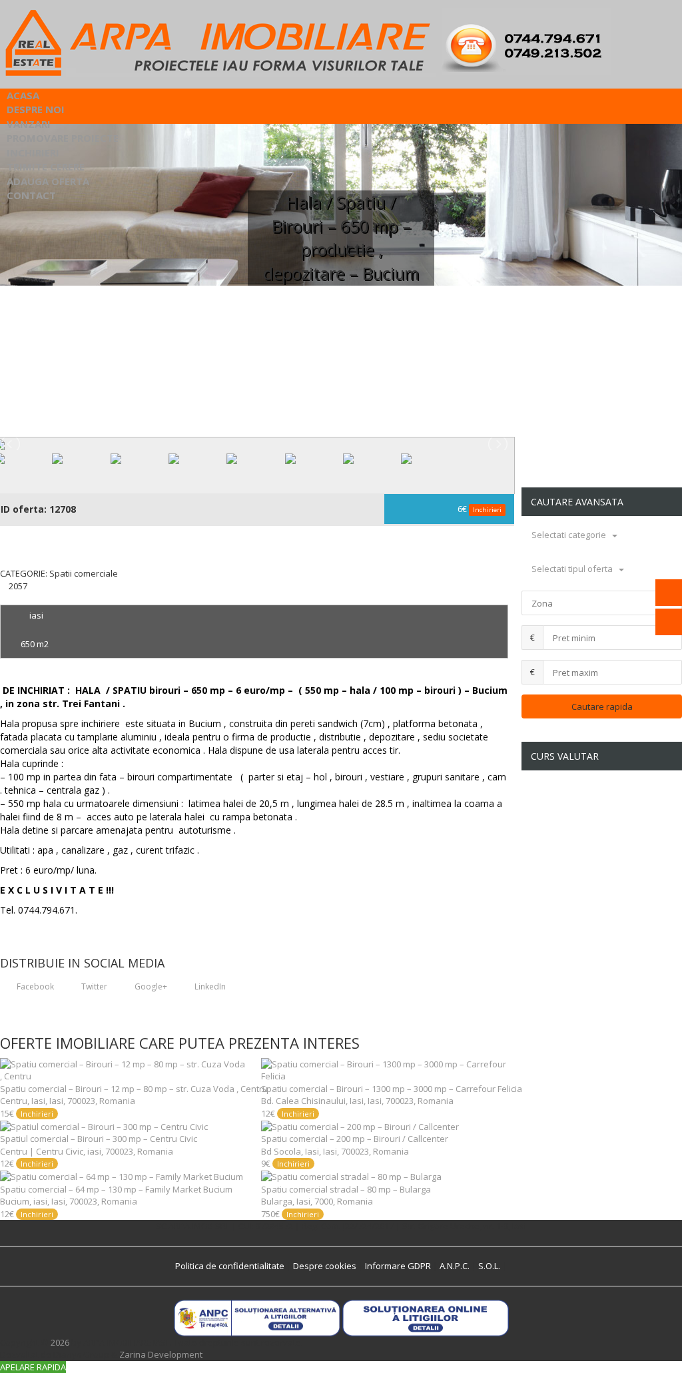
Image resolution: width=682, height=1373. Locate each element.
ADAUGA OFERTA (48, 181)
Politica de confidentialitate (229, 1266)
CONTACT (31, 195)
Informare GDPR (398, 1266)
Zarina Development (160, 1354)
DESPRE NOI (36, 109)
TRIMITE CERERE (46, 166)
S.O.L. (489, 1266)
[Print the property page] (3, 598)
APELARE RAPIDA (33, 1367)
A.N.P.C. (455, 1266)
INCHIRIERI (33, 152)
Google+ (150, 986)
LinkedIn (209, 986)
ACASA (23, 95)
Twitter (93, 986)
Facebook (34, 986)
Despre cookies (324, 1266)
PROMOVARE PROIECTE (63, 137)
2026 (60, 1342)
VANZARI (29, 124)
